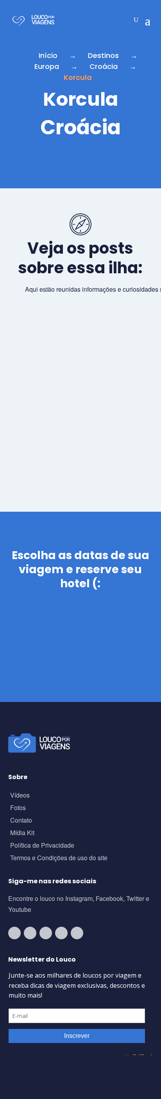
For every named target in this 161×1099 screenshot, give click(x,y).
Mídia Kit (22, 833)
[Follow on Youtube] (14, 933)
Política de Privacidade (42, 846)
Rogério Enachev (56, 454)
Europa (46, 66)
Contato (21, 821)
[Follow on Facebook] (45, 933)
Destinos (103, 55)
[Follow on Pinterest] (77, 933)
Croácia (103, 66)
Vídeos (20, 795)
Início (48, 55)
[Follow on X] (61, 933)
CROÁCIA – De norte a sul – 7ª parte (78, 438)
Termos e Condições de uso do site (58, 858)
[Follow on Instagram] (30, 933)
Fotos (18, 808)
